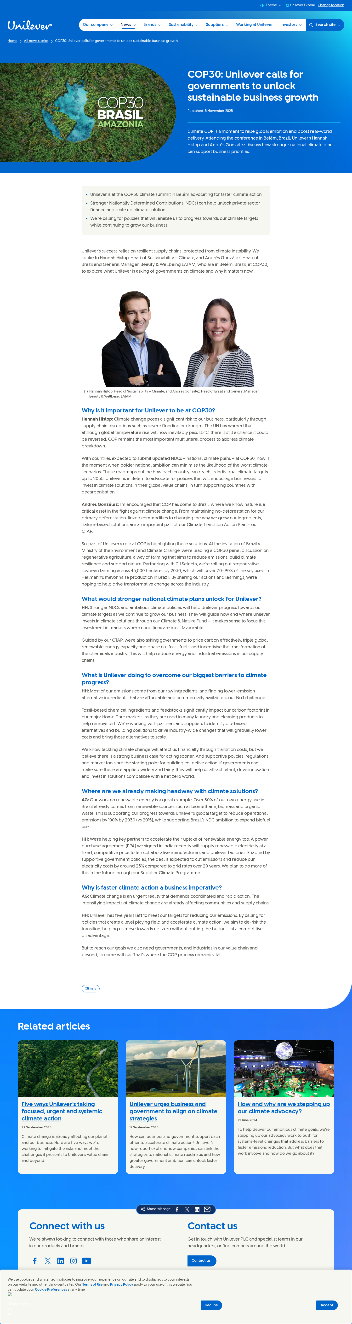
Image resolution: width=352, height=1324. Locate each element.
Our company (95, 25)
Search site (325, 25)
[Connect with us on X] (47, 1260)
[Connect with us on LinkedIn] (60, 1260)
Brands (149, 25)
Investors (289, 25)
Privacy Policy (121, 1285)
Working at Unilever (254, 25)
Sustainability (181, 25)
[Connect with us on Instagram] (73, 1260)
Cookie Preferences (51, 1290)
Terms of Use (92, 1285)
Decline (211, 1305)
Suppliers (215, 25)
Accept (327, 1305)
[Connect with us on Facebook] (34, 1260)
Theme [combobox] (271, 5)
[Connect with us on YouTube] (86, 1260)
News (126, 25)
